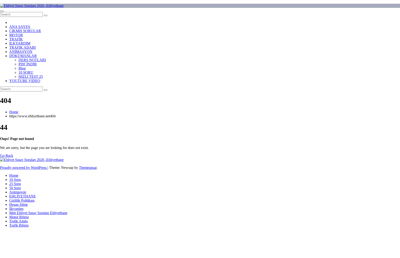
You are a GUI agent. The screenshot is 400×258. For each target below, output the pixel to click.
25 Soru (15, 184)
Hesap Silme (18, 204)
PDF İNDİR (28, 64)
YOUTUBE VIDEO (24, 81)
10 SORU (26, 72)
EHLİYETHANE (22, 196)
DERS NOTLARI (32, 60)
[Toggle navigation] (2, 11)
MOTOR (16, 35)
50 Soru (15, 188)
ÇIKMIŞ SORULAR (25, 31)
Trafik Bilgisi (18, 225)
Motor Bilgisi (19, 217)
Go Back (6, 156)
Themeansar (88, 168)
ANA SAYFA (19, 27)
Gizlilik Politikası (21, 200)
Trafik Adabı (18, 221)
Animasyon (17, 192)
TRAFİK (16, 39)
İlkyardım (16, 209)
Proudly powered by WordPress (23, 168)
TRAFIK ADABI (22, 47)
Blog (22, 68)
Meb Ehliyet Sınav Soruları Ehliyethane (38, 213)
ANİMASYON (20, 52)
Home (13, 112)
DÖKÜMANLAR (23, 56)
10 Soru (15, 180)
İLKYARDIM (19, 43)
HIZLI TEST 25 (31, 77)
